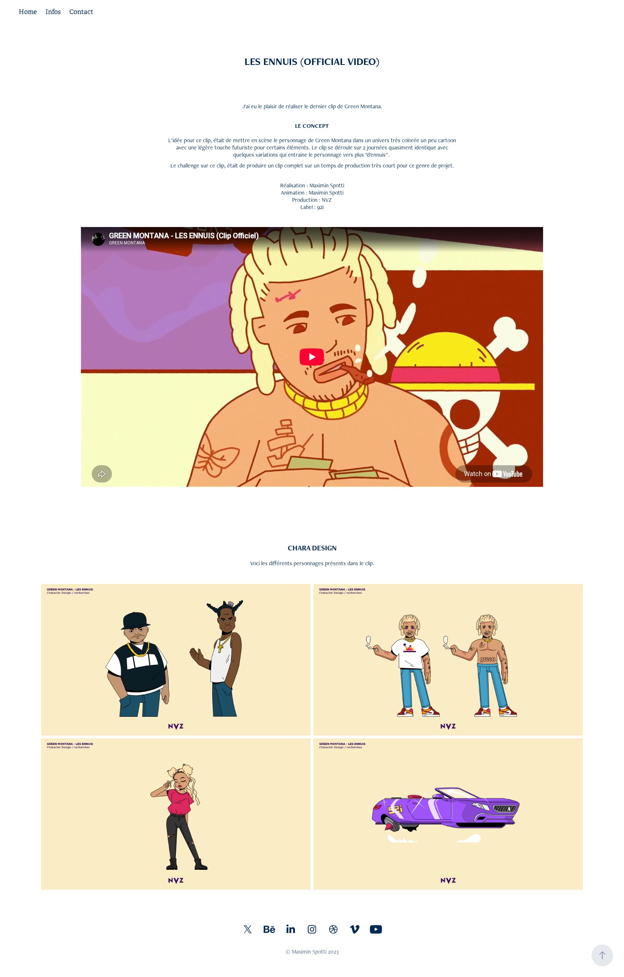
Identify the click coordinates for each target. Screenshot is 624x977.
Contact (81, 12)
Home (28, 12)
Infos (53, 12)
